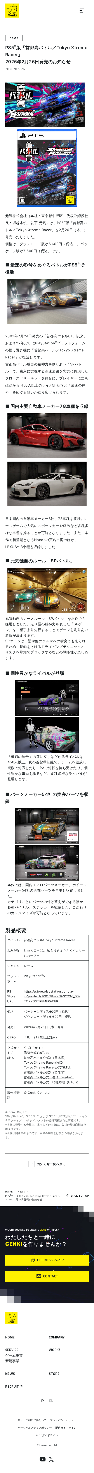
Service (11, 1349)
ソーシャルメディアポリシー (35, 1428)
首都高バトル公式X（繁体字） (45, 1072)
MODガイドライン (47, 1435)
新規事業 (12, 1360)
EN (51, 1400)
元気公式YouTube (36, 1052)
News (10, 1373)
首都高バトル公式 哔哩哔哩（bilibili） (52, 1082)
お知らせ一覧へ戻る (51, 1164)
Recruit (12, 1386)
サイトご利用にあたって (32, 1420)
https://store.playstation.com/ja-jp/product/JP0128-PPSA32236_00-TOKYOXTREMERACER (52, 996)
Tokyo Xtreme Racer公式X (43, 1062)
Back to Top (80, 1195)
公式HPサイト (34, 1048)
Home (10, 1337)
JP (42, 1400)
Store (54, 1373)
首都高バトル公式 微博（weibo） (49, 1077)
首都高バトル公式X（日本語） (45, 1057)
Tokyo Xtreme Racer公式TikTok (47, 1067)
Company (57, 1337)
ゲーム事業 (14, 1355)
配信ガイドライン (65, 1428)
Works (55, 1349)
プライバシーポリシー (63, 1420)
